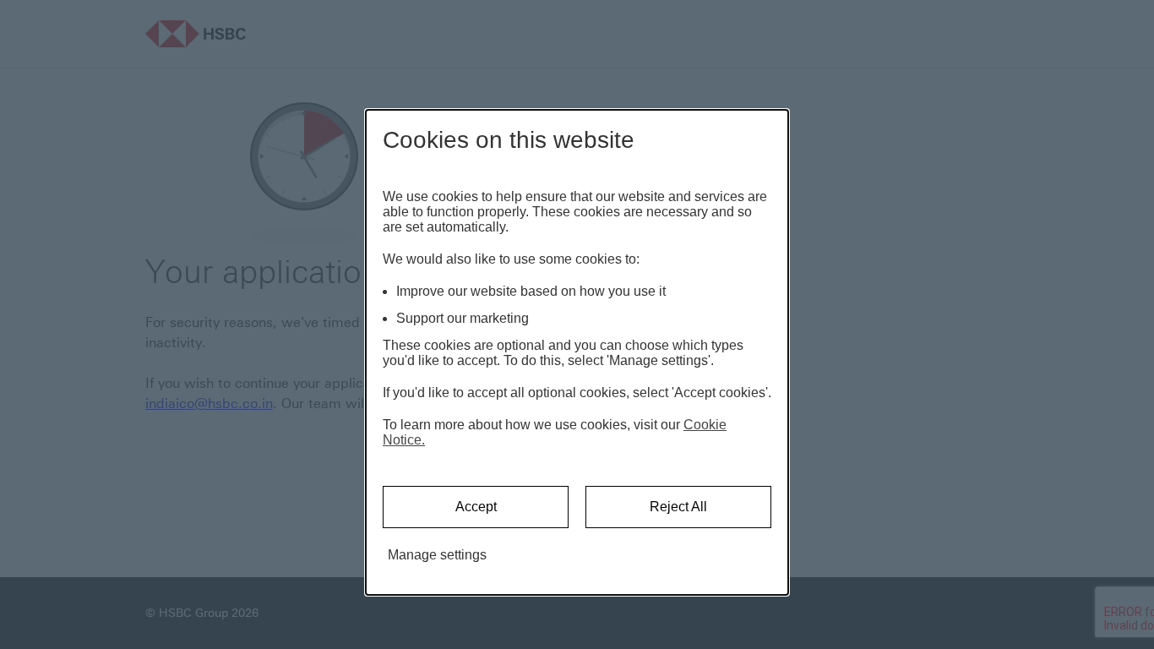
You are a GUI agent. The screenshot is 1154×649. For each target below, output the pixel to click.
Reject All (678, 506)
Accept (476, 506)
